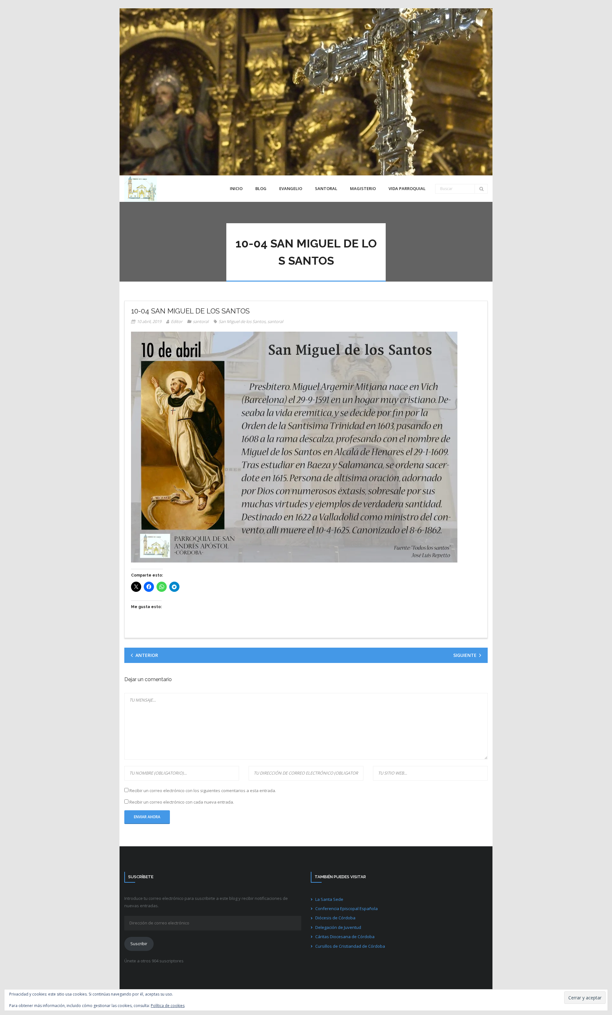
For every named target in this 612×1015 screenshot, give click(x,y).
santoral (200, 321)
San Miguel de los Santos (242, 321)
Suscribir (138, 943)
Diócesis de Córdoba (335, 918)
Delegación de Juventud (338, 927)
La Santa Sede (329, 899)
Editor (176, 321)
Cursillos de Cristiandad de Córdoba (350, 946)
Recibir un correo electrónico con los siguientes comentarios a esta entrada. (202, 790)
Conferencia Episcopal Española (346, 908)
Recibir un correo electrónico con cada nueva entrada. (181, 802)
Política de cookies (168, 1005)
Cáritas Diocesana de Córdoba (345, 936)
